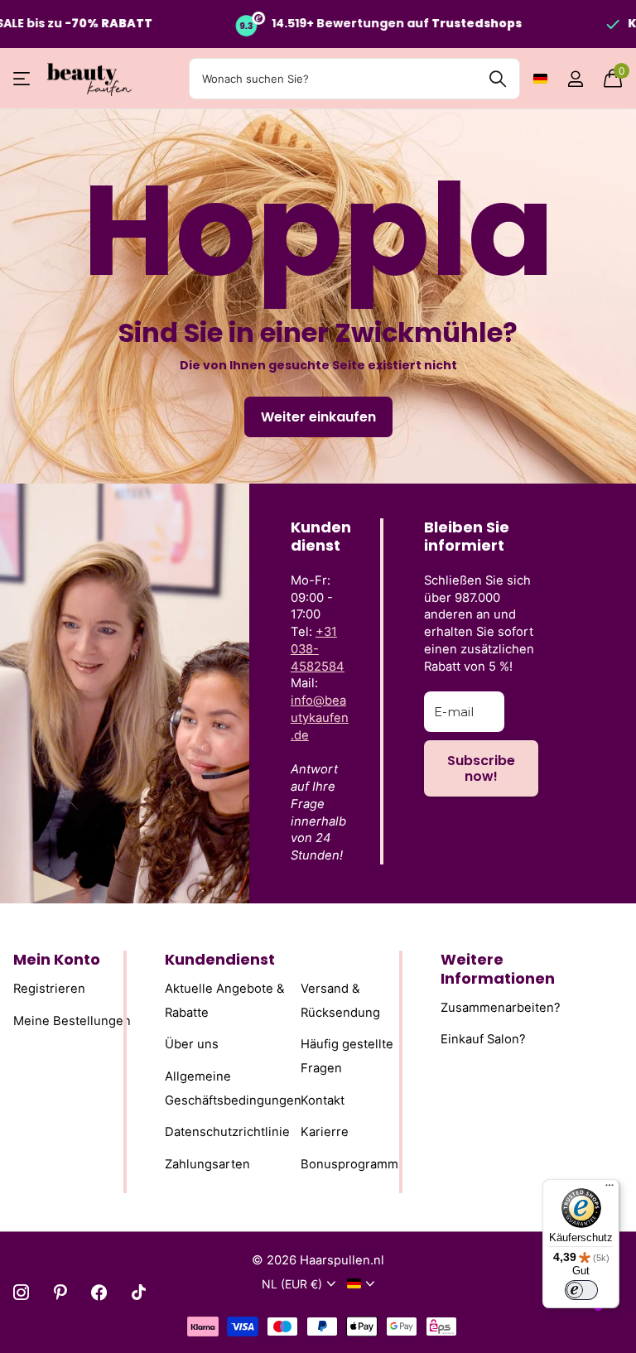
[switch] (581, 1290)
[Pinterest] (60, 1292)
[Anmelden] (575, 79)
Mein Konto (56, 959)
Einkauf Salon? (483, 1039)
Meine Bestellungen (72, 1020)
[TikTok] (139, 1292)
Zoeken (497, 78)
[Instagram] (21, 1292)
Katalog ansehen (22, 79)
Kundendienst (220, 959)
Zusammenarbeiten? (501, 1006)
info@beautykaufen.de (320, 718)
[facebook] (99, 1292)
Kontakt (322, 1099)
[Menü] (609, 1189)
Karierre (325, 1131)
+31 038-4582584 (317, 649)
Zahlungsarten (207, 1164)
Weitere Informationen (498, 969)
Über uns (192, 1044)
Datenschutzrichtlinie (227, 1131)
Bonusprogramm (349, 1164)
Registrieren (49, 988)
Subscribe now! (481, 768)
